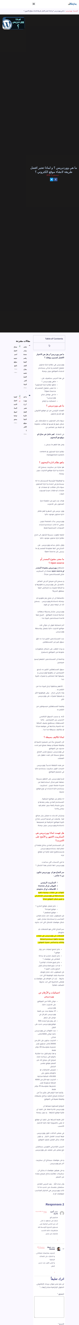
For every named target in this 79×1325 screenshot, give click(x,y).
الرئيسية (75, 11)
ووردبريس (69, 11)
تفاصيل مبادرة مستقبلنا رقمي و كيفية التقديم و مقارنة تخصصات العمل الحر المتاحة (24, 365)
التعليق (60, 1294)
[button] (33, 3)
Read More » (23, 434)
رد (57, 1240)
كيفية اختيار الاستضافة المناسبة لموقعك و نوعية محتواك (13, 408)
